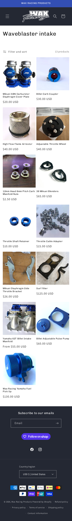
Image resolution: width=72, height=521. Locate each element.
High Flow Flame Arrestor (17, 144)
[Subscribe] (57, 423)
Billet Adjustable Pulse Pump (52, 338)
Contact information (38, 513)
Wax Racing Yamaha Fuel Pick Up (17, 390)
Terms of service (37, 507)
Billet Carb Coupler (47, 94)
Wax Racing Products (21, 501)
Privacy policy (19, 507)
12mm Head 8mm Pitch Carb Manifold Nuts (19, 193)
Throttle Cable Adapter (49, 241)
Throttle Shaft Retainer (16, 241)
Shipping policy (56, 507)
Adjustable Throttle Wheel (51, 144)
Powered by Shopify (42, 501)
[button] (7, 16)
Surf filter (42, 288)
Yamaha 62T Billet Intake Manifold (17, 340)
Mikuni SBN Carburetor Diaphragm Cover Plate (16, 95)
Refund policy (61, 501)
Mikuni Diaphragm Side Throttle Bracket (16, 290)
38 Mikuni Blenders (47, 191)
